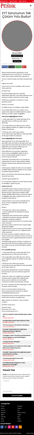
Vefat (2, 419)
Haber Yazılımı (30, 433)
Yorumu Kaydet (17, 395)
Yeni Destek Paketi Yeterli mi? (13, 358)
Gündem (19, 406)
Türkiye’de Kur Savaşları (11, 342)
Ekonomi (3, 410)
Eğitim (2, 414)
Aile (18, 410)
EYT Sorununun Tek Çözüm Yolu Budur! (16, 325)
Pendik (2, 406)
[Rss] (20, 427)
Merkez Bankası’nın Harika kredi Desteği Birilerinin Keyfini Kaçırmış (17, 347)
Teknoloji (3, 416)
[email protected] (17, 56)
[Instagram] (9, 427)
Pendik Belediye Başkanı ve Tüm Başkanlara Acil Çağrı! (14, 363)
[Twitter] (5, 427)
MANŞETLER (5, 1)
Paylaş (5, 67)
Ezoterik (19, 421)
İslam (18, 419)
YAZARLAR (23, 1)
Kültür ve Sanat (21, 412)
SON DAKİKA (14, 1)
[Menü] (30, 5)
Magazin (3, 412)
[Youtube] (12, 427)
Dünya (2, 408)
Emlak (2, 421)
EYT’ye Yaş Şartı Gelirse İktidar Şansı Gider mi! (17, 315)
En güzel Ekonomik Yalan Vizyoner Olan (16, 320)
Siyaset (19, 408)
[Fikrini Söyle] (16, 427)
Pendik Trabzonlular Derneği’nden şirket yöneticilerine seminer (17, 353)
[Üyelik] (33, 1)
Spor (18, 416)
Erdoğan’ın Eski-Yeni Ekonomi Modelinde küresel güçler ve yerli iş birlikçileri (17, 336)
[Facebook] (1, 427)
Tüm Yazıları (17, 61)
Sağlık (19, 414)
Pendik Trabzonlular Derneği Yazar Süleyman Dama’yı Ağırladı (15, 330)
